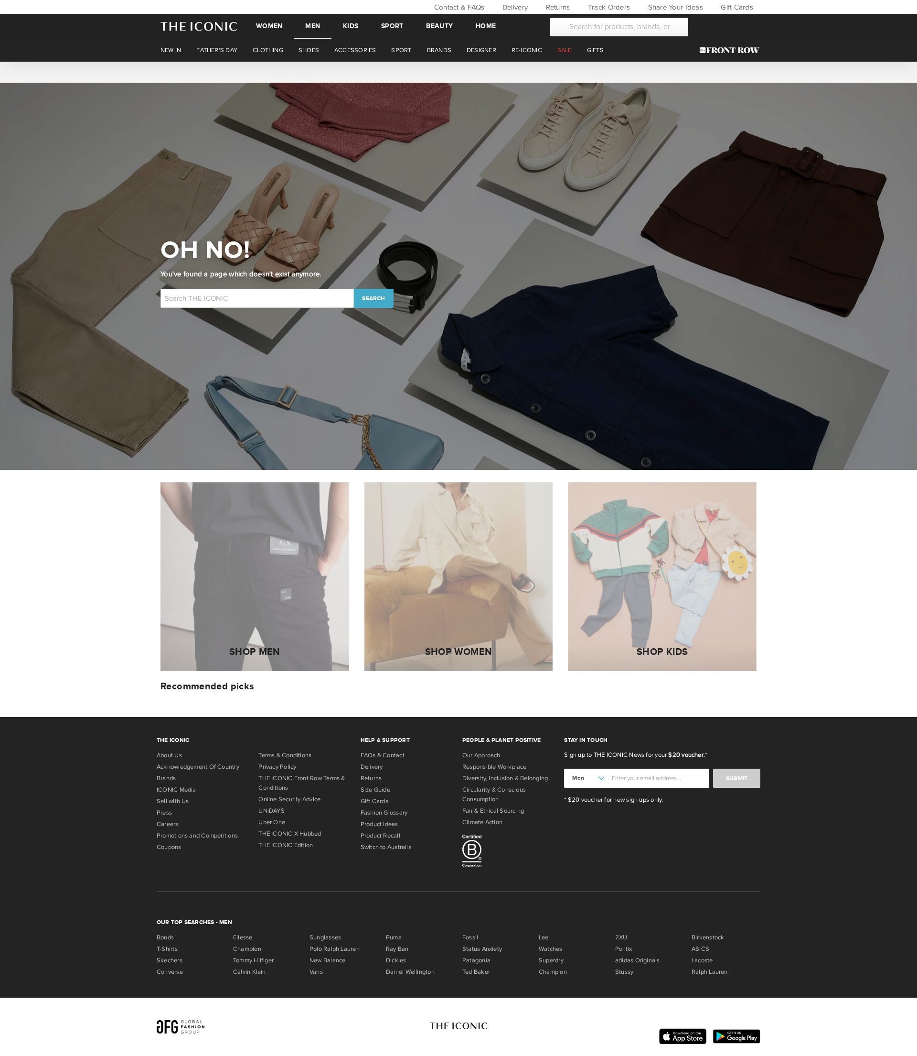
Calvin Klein (249, 972)
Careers (168, 824)
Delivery (514, 7)
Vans (316, 972)
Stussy (624, 972)
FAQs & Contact (383, 755)
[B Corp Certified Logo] (509, 852)
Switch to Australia (386, 847)
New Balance (327, 960)
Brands (166, 778)
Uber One (271, 822)
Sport (392, 26)
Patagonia (476, 960)
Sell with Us (173, 801)
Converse (170, 972)
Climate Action (482, 822)
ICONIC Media (176, 789)
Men (312, 26)
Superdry (551, 960)
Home (486, 26)
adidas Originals (637, 960)
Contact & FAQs (458, 7)
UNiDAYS (271, 810)
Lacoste (702, 960)
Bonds (165, 937)
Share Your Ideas (674, 7)
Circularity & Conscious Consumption (494, 794)
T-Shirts (167, 949)
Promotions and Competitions (197, 835)
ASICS (700, 949)
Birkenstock (708, 937)
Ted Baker (476, 972)
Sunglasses (325, 937)
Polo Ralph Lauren (334, 949)
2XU (621, 937)
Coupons (169, 847)
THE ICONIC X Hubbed (289, 833)
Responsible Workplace (494, 766)
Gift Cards (736, 7)
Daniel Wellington (410, 972)
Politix (623, 949)
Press (164, 812)
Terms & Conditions (284, 755)
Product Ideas (379, 824)
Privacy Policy (277, 766)
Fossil (470, 937)
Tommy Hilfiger (253, 960)
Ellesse (243, 937)
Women (269, 26)
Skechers (169, 960)
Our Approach (481, 755)
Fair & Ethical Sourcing (493, 810)
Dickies (396, 960)
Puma (394, 937)
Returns (557, 7)
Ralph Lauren (710, 972)
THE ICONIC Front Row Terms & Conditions (301, 783)
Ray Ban (397, 949)
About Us (169, 755)
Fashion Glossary (384, 812)
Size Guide (375, 789)
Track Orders (608, 7)
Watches (551, 949)
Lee (544, 937)
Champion (247, 949)
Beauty (439, 26)
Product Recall (380, 835)
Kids (350, 26)
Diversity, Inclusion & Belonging (505, 778)
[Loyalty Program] (732, 50)
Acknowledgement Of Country (198, 766)
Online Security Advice (289, 799)
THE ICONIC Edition (285, 845)
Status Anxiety (482, 949)
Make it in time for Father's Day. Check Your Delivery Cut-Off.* (458, 72)
